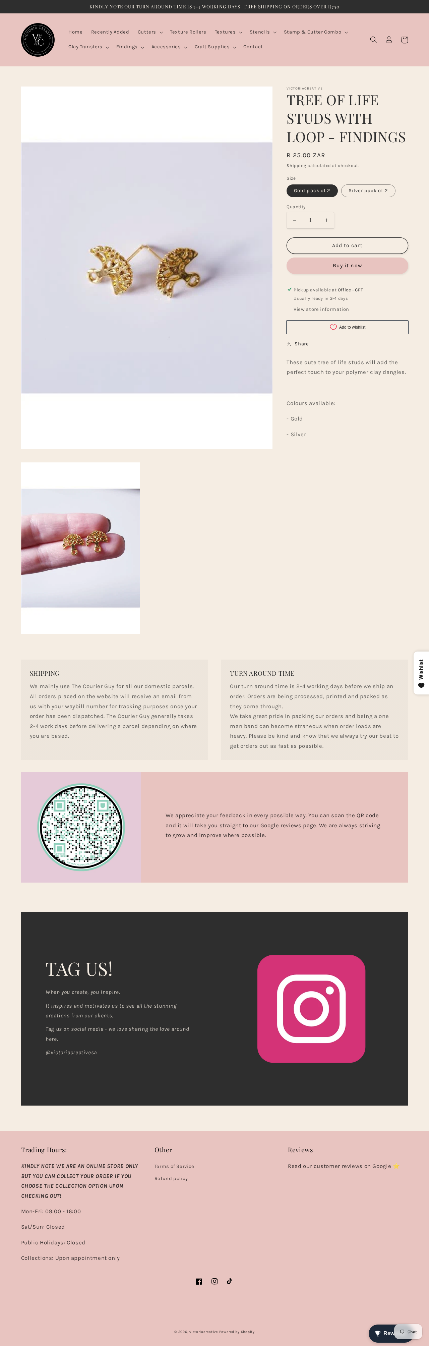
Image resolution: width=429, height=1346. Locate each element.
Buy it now (347, 266)
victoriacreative (203, 1332)
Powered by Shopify (237, 1332)
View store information (321, 309)
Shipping (296, 165)
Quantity (296, 206)
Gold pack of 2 (312, 190)
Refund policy (171, 1178)
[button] (149, 32)
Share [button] (302, 344)
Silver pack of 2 (368, 190)
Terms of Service (174, 1166)
